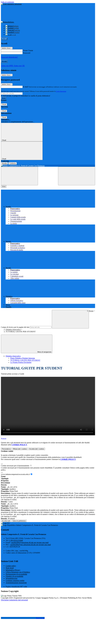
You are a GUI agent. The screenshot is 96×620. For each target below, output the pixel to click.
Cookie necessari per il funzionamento (15, 466)
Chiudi (4, 104)
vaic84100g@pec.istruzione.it (30, 545)
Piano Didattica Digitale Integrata (22, 358)
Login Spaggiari (61, 91)
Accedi (4, 39)
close (4, 186)
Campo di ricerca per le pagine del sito (15, 327)
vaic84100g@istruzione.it (29, 542)
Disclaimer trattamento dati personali (14, 600)
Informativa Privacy (13, 570)
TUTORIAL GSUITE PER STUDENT (25, 360)
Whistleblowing (11, 578)
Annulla (4, 163)
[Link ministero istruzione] (11, 4)
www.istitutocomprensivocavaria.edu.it (15, 474)
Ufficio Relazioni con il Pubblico (18, 572)
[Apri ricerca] (76, 176)
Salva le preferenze (19, 521)
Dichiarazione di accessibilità (16, 574)
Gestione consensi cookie (15, 581)
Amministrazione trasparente (16, 583)
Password (26, 53)
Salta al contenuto (7, 2)
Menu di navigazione (44, 352)
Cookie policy (11, 566)
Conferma (12, 163)
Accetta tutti (36, 449)
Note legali (10, 568)
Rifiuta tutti (20, 449)
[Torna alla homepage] (48, 166)
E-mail (25, 87)
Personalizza (6, 449)
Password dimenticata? (9, 57)
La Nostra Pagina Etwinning (20, 362)
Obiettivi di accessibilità (14, 576)
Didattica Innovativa (13, 329)
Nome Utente (28, 50)
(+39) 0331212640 (16, 540)
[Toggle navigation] (19, 176)
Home (91, 311)
